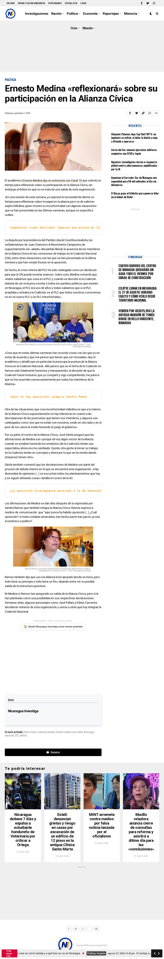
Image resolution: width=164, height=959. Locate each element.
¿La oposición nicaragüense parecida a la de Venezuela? (57, 490)
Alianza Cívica (30, 732)
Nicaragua (89, 732)
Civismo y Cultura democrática (31, 3)
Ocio (74, 28)
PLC (17, 735)
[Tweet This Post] (136, 113)
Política (72, 14)
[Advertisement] (82, 46)
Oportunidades (55, 3)
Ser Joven (10, 3)
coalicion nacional (46, 732)
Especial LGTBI (71, 3)
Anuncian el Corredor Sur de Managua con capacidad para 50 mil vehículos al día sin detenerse (134, 181)
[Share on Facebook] (130, 113)
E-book (83, 3)
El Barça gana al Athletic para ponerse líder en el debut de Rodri (135, 195)
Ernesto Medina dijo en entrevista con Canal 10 (52, 180)
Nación (56, 14)
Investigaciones (36, 14)
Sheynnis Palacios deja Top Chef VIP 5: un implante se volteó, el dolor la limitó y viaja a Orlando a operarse (134, 137)
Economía (90, 14)
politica (23, 735)
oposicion (9, 735)
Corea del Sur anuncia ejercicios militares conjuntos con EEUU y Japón (134, 151)
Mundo (88, 28)
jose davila (77, 732)
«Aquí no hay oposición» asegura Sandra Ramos (48, 396)
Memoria (130, 14)
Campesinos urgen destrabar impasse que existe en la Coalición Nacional (71, 227)
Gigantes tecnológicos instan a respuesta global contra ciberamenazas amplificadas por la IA (134, 165)
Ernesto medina (63, 732)
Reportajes (111, 14)
